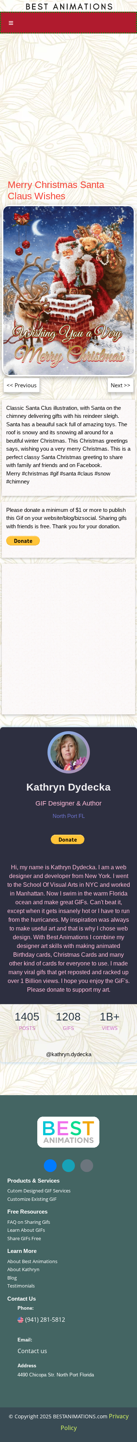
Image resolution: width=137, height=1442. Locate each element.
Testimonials (21, 1285)
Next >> (120, 385)
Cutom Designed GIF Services (39, 1190)
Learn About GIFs (26, 1230)
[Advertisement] (68, 105)
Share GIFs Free (24, 1238)
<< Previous (22, 385)
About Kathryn (23, 1269)
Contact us (32, 1351)
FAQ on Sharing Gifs (28, 1222)
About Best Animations (32, 1261)
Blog (12, 1277)
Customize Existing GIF (32, 1199)
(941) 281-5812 (45, 1320)
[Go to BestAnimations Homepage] (69, 6)
